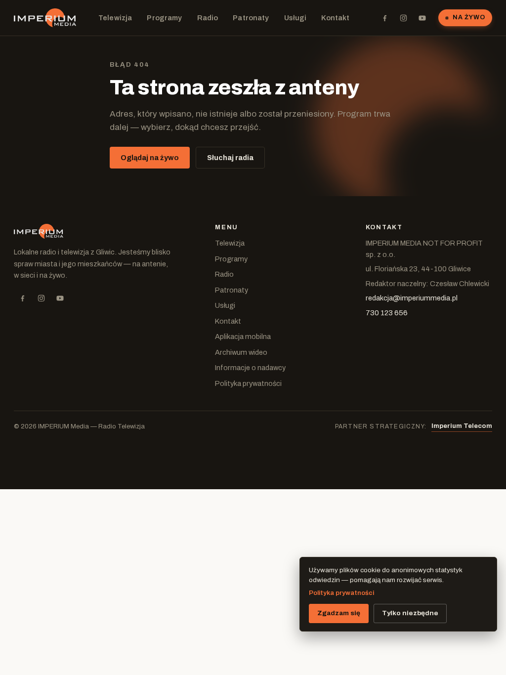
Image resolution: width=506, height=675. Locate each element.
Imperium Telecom (461, 425)
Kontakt (335, 18)
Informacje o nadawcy (250, 368)
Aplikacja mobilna (243, 336)
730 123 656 (387, 313)
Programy (164, 18)
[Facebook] (384, 17)
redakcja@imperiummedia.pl (412, 298)
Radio (207, 18)
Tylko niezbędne (410, 613)
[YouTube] (422, 17)
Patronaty (251, 18)
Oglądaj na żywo (150, 158)
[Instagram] (403, 17)
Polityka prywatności (248, 383)
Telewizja (115, 18)
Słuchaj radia (230, 158)
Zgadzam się (338, 613)
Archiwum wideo (241, 352)
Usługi (295, 18)
